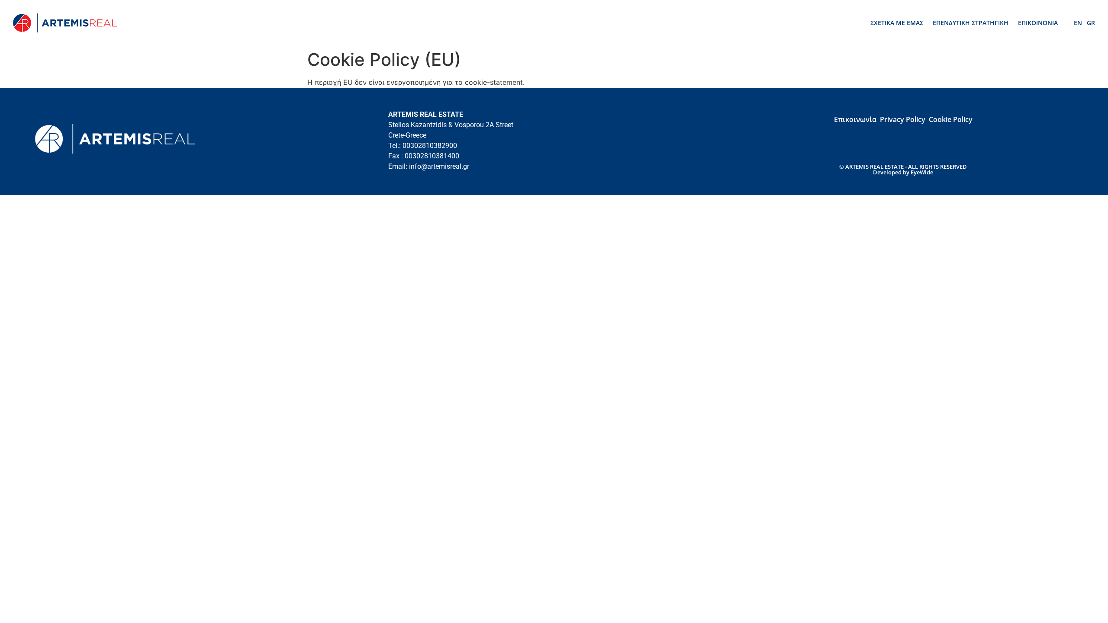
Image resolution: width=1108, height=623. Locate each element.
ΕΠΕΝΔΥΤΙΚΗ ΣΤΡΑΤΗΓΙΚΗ (970, 23)
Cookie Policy (951, 119)
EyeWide (922, 172)
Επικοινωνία (855, 119)
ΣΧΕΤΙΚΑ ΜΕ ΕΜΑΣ (896, 23)
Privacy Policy (902, 119)
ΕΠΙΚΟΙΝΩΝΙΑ (1038, 23)
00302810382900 (430, 145)
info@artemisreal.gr (439, 166)
